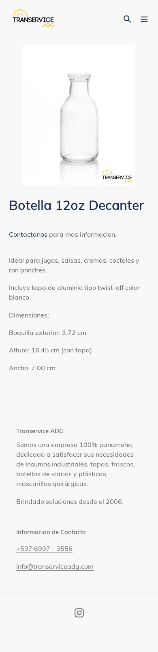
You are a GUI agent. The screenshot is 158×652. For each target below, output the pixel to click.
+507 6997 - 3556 (44, 548)
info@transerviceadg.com (55, 566)
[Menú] (144, 18)
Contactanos (28, 234)
